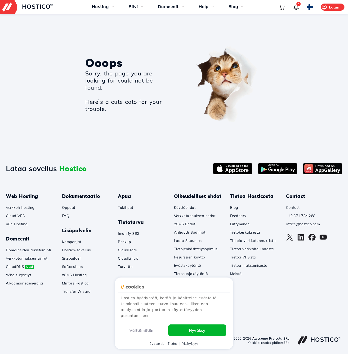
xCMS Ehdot (185, 224)
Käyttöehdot (185, 207)
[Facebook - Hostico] (312, 239)
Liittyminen (240, 224)
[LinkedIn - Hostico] (301, 239)
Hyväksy (197, 330)
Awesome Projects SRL (271, 338)
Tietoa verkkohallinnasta (252, 249)
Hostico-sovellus (76, 250)
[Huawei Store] (322, 172)
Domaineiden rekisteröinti (28, 250)
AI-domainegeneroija (24, 283)
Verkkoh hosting (20, 207)
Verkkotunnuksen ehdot (195, 216)
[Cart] (282, 7)
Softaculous (72, 266)
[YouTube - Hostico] (323, 239)
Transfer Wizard (76, 291)
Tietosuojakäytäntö (191, 273)
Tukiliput (125, 207)
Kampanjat (71, 242)
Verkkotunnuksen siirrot (27, 258)
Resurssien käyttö (189, 257)
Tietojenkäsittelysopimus (196, 249)
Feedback (238, 216)
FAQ (66, 216)
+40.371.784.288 (301, 216)
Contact (293, 207)
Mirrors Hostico (75, 283)
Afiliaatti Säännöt (189, 232)
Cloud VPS (15, 216)
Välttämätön (141, 330)
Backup (124, 242)
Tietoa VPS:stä (243, 257)
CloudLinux (128, 258)
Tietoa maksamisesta (249, 265)
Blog (234, 207)
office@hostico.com (303, 224)
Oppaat (68, 207)
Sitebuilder (71, 258)
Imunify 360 (128, 233)
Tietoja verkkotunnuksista (253, 240)
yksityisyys (190, 343)
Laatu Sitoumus (188, 240)
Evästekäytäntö (187, 265)
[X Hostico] (290, 239)
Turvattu (125, 266)
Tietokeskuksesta (245, 232)
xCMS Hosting (74, 275)
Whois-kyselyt (18, 275)
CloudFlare (127, 250)
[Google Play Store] (277, 172)
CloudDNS (19, 266)
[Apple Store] (232, 172)
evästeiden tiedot (163, 343)
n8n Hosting (17, 224)
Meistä (236, 273)
